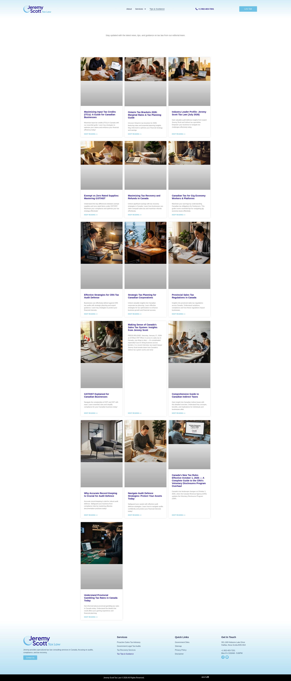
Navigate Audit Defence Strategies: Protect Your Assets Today (145, 496)
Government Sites (182, 642)
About (129, 9)
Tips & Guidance (157, 9)
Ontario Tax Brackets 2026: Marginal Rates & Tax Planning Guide (144, 115)
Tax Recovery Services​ (126, 650)
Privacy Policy (180, 650)
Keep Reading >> (91, 134)
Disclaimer (179, 654)
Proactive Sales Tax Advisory (128, 642)
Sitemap (178, 646)
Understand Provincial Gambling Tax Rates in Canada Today (100, 598)
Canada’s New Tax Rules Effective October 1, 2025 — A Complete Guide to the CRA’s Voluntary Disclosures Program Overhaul (189, 480)
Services (139, 9)
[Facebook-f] (223, 657)
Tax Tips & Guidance (125, 654)
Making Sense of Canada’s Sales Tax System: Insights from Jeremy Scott (142, 327)
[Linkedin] (227, 657)
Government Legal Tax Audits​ (129, 646)
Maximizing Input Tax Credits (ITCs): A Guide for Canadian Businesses (100, 115)
